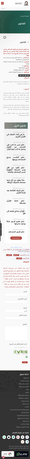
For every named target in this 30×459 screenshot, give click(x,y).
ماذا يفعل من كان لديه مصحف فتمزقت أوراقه (16, 181)
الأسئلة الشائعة (25, 412)
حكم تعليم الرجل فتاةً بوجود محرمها (16, 222)
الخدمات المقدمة (24, 381)
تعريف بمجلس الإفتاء (23, 383)
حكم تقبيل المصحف (16, 232)
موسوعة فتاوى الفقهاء (23, 395)
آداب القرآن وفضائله (19, 70)
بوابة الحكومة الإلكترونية (23, 415)
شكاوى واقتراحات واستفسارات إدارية (19, 409)
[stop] (25, 75)
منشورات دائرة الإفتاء (23, 398)
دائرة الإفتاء (26, 378)
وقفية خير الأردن (25, 424)
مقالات (27, 389)
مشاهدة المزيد (16, 238)
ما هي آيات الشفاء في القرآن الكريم (16, 135)
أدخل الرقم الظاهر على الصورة (18, 344)
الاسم (25, 291)
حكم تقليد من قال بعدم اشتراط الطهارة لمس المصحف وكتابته (16, 169)
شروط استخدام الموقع (23, 418)
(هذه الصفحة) (22, 251)
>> (11, 247)
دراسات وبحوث (25, 401)
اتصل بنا (27, 406)
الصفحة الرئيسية (24, 16)
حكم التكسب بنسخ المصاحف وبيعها (16, 158)
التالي (9, 255)
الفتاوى (27, 392)
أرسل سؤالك (25, 421)
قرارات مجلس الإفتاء (24, 386)
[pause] (23, 75)
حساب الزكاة (26, 404)
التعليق (25, 324)
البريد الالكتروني (22, 299)
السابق (16, 255)
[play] (28, 75)
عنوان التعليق (23, 315)
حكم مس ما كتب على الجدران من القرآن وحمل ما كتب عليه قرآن (16, 147)
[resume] (20, 75)
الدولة (25, 308)
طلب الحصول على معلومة (22, 427)
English (3, 8)
